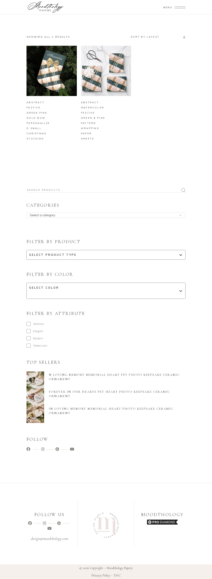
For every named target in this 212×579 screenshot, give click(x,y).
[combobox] (157, 37)
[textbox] (107, 215)
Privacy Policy (100, 575)
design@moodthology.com (49, 538)
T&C (117, 575)
